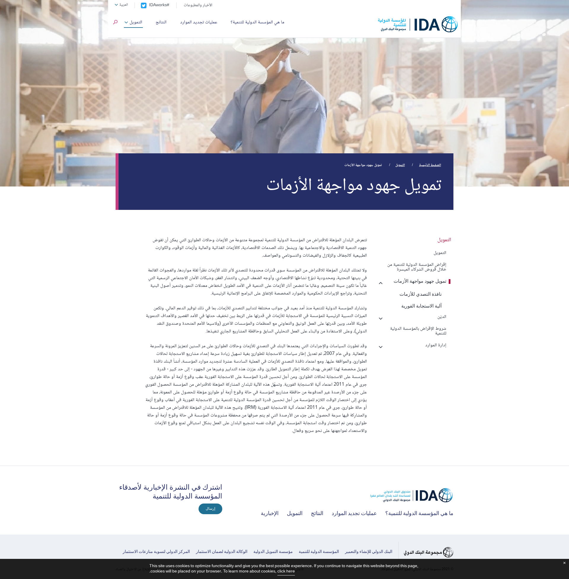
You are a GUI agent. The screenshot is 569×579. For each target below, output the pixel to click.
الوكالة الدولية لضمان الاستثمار (221, 552)
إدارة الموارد (435, 345)
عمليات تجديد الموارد (198, 22)
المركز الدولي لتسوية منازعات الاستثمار (156, 552)
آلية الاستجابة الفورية (421, 306)
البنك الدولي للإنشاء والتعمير (368, 552)
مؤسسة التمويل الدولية (273, 552)
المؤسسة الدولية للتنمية (319, 552)
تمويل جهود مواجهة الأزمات (420, 281)
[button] (115, 23)
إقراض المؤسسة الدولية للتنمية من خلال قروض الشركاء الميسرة (416, 267)
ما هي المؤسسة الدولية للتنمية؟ (257, 22)
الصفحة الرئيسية (430, 165)
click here (286, 571)
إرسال (210, 509)
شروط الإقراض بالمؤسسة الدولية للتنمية (418, 331)
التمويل (136, 22)
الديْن (441, 317)
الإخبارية (270, 514)
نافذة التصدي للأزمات (420, 294)
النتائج (161, 22)
